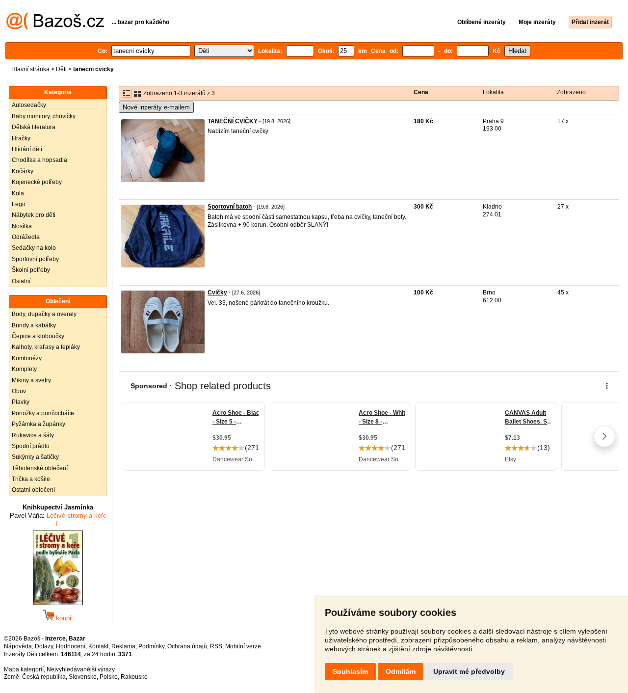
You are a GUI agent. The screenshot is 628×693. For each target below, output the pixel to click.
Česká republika (44, 676)
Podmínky (151, 646)
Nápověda (18, 646)
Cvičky (217, 292)
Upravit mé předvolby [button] (469, 671)
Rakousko (134, 676)
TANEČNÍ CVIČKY (233, 121)
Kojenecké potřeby (37, 182)
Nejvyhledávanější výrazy (81, 669)
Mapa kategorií (24, 669)
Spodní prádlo (31, 446)
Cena (421, 92)
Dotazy (44, 646)
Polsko (109, 676)
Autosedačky (29, 105)
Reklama (123, 646)
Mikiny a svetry (31, 380)
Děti (61, 69)
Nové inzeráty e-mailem (156, 107)
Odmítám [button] (401, 671)
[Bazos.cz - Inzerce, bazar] (55, 27)
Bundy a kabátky (34, 325)
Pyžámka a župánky (38, 424)
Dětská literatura (33, 127)
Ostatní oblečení (33, 489)
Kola (18, 193)
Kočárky (22, 171)
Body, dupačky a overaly (44, 314)
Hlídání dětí (27, 149)
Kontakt (98, 646)
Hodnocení (70, 646)
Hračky (21, 138)
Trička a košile (31, 479)
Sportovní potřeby (35, 259)
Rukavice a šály (33, 435)
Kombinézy (27, 358)
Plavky (20, 402)
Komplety (24, 369)
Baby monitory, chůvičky (44, 116)
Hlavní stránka (30, 69)
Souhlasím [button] (350, 671)
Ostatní (21, 281)
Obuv (19, 391)
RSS (216, 646)
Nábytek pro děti (33, 215)
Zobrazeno (571, 92)
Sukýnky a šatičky (35, 456)
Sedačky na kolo (34, 247)
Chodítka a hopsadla (39, 160)
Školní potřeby (31, 270)
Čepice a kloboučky (38, 336)
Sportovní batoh (230, 206)
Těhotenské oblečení (40, 468)
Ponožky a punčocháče (43, 413)
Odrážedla (26, 237)
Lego (19, 204)
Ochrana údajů (187, 646)
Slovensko (83, 676)
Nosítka (22, 226)
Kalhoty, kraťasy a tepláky (46, 347)
